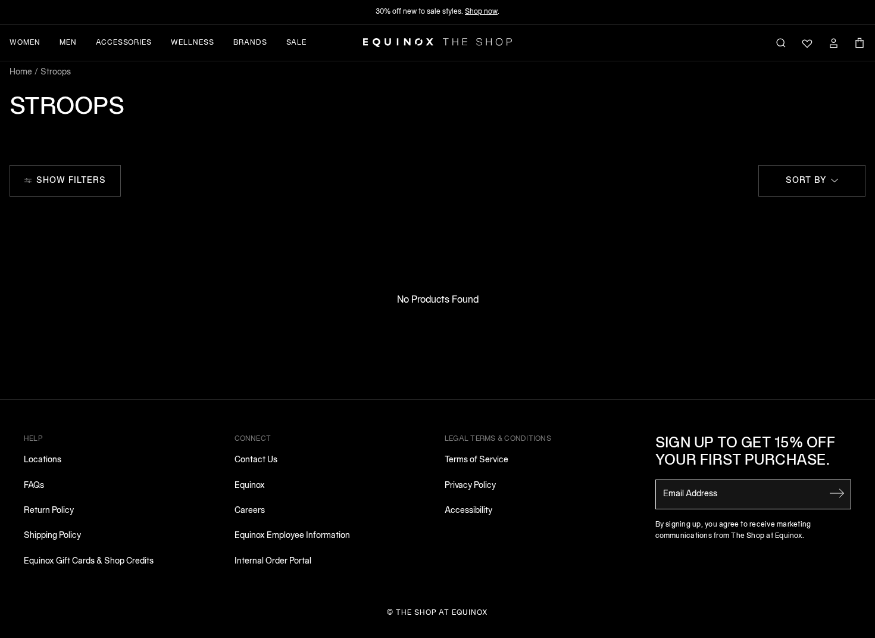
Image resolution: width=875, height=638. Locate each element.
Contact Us (256, 460)
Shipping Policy (52, 536)
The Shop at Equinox (442, 612)
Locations (42, 460)
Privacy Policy (470, 486)
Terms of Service (476, 460)
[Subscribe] (837, 493)
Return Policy (49, 511)
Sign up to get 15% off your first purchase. (745, 452)
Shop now (481, 11)
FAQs (34, 486)
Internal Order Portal (273, 561)
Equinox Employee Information (292, 536)
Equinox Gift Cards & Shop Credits (89, 561)
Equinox (250, 486)
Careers (250, 511)
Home (21, 72)
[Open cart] (859, 43)
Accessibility (468, 511)
